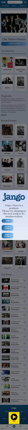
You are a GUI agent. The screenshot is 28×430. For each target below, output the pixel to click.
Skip (7, 221)
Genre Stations (7, 235)
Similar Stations (7, 227)
